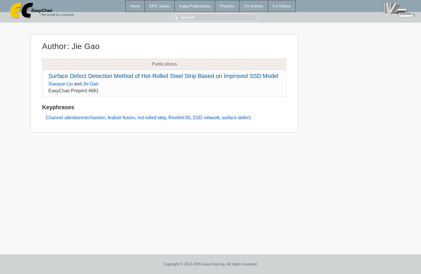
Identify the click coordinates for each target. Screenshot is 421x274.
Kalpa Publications (194, 6)
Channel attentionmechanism (75, 117)
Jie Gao (91, 83)
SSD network (206, 117)
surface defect (236, 117)
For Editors (282, 6)
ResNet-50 (179, 117)
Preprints (227, 6)
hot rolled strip (151, 117)
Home (135, 6)
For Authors (253, 6)
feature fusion (121, 117)
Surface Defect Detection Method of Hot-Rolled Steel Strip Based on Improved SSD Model (163, 76)
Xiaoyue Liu (60, 83)
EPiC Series (159, 6)
